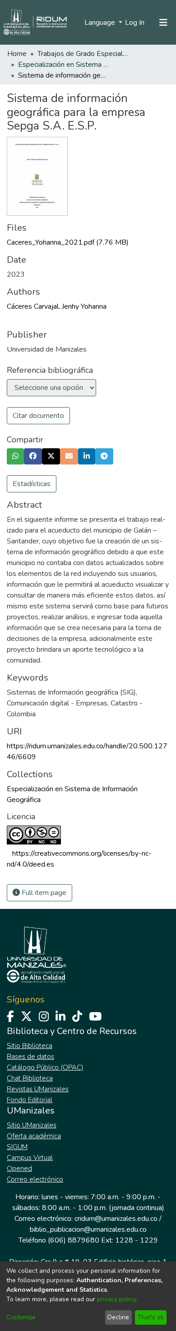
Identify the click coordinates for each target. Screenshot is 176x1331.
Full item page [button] (43, 893)
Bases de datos (30, 1056)
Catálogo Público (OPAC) (45, 1067)
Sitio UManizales (31, 1125)
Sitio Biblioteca (29, 1045)
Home (17, 54)
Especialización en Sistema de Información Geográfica (63, 65)
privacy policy (116, 1299)
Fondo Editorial (29, 1099)
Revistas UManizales (38, 1089)
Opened (19, 1168)
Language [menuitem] (100, 23)
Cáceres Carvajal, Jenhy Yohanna (57, 306)
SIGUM (17, 1146)
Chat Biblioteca (30, 1078)
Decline (118, 1317)
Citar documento (38, 416)
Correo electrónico (35, 1179)
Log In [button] (135, 23)
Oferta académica (34, 1136)
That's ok (150, 1317)
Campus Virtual (30, 1157)
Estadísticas (32, 484)
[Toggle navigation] (163, 23)
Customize (21, 1317)
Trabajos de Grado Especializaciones (82, 54)
